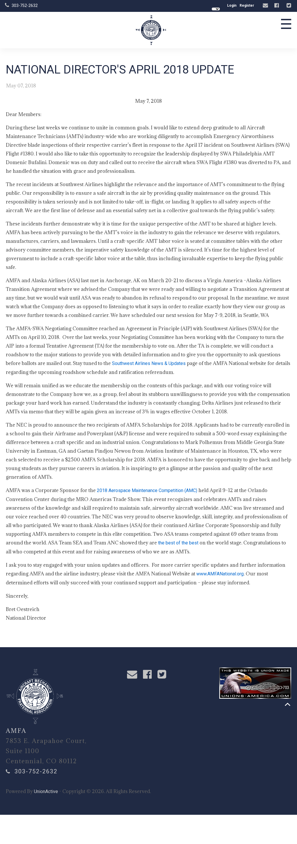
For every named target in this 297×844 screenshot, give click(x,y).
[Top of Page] (287, 704)
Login (231, 5)
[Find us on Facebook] (277, 5)
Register (247, 5)
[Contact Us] (266, 5)
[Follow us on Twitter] (289, 5)
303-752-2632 (25, 5)
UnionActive (46, 791)
